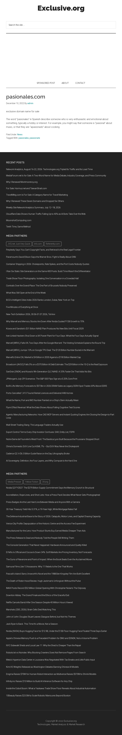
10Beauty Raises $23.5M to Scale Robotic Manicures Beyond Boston (38, 695)
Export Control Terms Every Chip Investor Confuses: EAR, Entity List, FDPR (40, 432)
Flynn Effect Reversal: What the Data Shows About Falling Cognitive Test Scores (43, 407)
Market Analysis (58, 724)
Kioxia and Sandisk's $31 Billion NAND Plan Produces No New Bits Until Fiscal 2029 (45, 328)
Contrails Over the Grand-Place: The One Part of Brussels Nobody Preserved (41, 285)
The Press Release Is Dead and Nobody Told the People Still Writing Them (40, 538)
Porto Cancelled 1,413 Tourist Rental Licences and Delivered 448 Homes (39, 393)
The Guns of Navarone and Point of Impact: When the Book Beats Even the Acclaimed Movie (49, 559)
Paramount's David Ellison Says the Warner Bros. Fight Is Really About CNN (41, 257)
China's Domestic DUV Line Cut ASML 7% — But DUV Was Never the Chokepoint (42, 446)
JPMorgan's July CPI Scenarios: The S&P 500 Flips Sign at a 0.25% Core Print (41, 379)
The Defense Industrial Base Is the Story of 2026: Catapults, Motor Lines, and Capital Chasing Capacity (53, 516)
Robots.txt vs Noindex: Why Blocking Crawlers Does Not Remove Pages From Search (46, 652)
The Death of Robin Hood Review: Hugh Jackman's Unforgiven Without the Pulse (43, 581)
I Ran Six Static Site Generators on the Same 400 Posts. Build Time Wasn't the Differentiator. (48, 271)
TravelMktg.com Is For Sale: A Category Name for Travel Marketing (37, 195)
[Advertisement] (61, 56)
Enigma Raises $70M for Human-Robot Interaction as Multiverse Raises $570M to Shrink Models (51, 674)
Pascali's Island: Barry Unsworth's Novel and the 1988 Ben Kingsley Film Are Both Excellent (48, 574)
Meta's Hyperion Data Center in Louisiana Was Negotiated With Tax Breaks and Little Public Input (50, 660)
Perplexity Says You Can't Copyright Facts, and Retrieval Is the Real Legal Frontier (43, 250)
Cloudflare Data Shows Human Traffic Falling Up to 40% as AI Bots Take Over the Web (46, 214)
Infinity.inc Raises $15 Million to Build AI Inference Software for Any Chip (39, 681)
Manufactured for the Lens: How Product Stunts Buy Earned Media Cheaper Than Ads (46, 531)
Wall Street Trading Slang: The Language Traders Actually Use (34, 425)
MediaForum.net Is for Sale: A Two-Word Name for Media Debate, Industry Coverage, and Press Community (56, 175)
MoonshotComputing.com (18, 220)
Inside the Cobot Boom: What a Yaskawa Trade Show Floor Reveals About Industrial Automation (51, 688)
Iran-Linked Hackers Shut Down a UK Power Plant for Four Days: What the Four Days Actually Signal (52, 336)
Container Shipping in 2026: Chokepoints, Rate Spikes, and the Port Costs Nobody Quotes (47, 264)
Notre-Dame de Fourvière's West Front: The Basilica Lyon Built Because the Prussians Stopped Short (52, 439)
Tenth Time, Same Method (18, 226)
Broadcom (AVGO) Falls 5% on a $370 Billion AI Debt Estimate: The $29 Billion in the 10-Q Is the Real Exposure (56, 364)
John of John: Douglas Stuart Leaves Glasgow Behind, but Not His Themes (41, 617)
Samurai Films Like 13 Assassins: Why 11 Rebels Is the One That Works (39, 566)
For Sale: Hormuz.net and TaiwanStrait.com (26, 188)
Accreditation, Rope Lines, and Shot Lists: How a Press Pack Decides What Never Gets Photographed (53, 495)
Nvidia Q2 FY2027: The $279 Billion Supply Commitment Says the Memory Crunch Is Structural (50, 488)
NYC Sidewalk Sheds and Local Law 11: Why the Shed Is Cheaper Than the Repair (43, 645)
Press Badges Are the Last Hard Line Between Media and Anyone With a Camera (43, 502)
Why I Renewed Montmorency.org (21, 182)
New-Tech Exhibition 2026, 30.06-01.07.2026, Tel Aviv (30, 314)
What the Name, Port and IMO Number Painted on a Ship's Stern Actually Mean (42, 400)
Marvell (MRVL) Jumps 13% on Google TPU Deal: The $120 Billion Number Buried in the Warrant (50, 350)
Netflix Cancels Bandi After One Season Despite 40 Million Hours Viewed (39, 602)
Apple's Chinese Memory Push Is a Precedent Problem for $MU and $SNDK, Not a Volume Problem (52, 638)
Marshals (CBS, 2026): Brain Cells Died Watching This (31, 609)
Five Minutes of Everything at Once (22, 307)
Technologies (43, 724)
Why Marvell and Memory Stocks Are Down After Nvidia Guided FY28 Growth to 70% (45, 321)
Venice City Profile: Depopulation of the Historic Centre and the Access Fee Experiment (46, 523)
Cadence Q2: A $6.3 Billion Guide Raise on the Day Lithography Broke (37, 453)
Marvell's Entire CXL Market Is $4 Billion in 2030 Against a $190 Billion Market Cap (43, 357)
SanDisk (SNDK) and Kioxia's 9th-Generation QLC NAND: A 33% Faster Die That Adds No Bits (49, 371)
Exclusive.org (61, 8)
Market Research (77, 724)
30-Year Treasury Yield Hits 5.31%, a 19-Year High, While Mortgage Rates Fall (41, 509)
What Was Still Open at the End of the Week (26, 293)
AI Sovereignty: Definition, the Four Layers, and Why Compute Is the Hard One (41, 461)
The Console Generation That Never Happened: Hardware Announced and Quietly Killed (46, 545)
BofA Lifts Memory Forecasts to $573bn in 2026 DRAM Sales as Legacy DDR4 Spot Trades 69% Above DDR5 (56, 386)
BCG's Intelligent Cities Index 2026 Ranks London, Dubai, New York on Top (40, 300)
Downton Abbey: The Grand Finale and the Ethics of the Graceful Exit (37, 595)
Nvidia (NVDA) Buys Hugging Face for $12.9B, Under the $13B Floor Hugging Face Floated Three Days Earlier (56, 631)
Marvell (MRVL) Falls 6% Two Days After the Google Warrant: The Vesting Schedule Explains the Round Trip (55, 343)
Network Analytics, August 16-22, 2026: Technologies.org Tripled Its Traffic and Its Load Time (49, 169)
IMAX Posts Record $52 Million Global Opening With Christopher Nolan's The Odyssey (46, 588)
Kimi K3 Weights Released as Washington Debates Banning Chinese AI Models (42, 667)
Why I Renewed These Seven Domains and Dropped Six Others (35, 201)
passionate (35, 138)
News (19, 134)
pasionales (24, 138)
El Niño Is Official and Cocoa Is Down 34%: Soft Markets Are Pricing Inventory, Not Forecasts (49, 552)
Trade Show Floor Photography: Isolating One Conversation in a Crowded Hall (42, 278)
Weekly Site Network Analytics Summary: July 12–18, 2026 (33, 207)
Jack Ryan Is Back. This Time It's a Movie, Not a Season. (32, 624)
